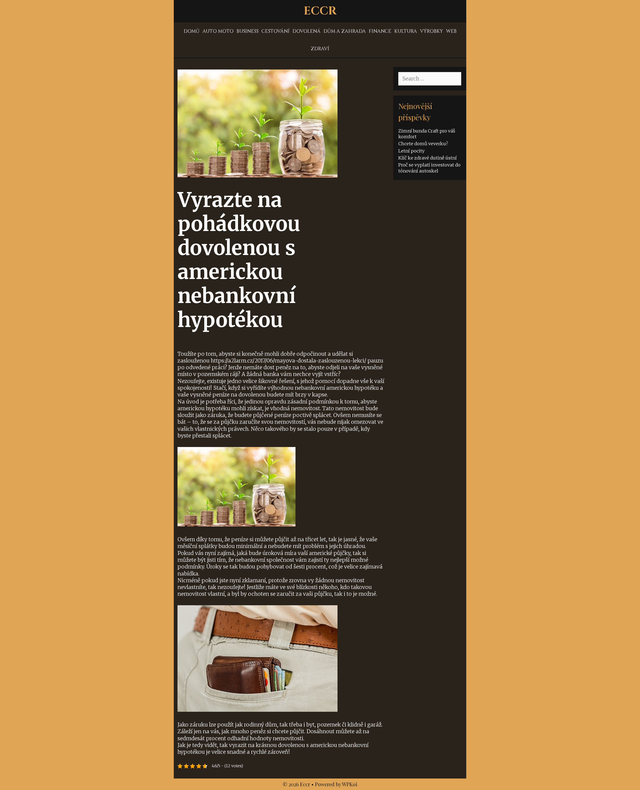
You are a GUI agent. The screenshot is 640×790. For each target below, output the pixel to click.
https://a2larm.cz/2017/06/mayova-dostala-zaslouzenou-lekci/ (288, 360)
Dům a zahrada (345, 31)
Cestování (276, 31)
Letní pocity (411, 151)
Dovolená (306, 31)
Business (247, 31)
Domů (192, 31)
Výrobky (431, 31)
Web (451, 31)
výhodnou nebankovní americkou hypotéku (323, 387)
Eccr (320, 11)
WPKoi (349, 784)
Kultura (405, 31)
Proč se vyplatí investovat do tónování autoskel (429, 168)
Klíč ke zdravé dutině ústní (427, 158)
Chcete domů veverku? (423, 143)
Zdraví (320, 49)
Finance (380, 31)
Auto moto (218, 31)
